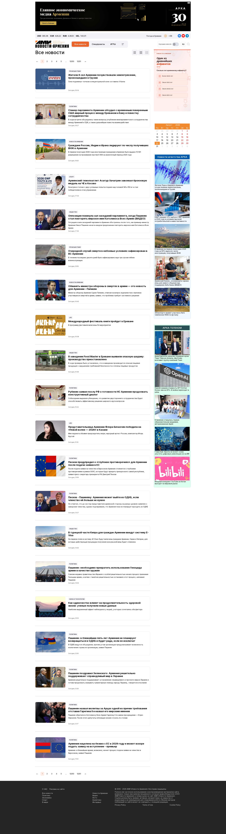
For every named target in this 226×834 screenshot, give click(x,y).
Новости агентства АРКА (172, 157)
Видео (95, 795)
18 (162, 140)
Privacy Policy (120, 805)
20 (172, 140)
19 (167, 140)
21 (177, 140)
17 (157, 140)
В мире (45, 802)
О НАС (44, 789)
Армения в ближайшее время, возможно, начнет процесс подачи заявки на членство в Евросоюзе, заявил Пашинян (104, 751)
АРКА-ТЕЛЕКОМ (172, 327)
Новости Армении (76, 141)
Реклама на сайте (57, 789)
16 (187, 137)
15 (182, 137)
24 (157, 143)
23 (187, 140)
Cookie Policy (175, 805)
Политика (73, 106)
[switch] (175, 44)
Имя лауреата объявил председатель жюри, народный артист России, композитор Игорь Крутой (105, 434)
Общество (73, 212)
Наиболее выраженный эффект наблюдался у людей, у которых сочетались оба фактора (105, 609)
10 (157, 137)
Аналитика (96, 800)
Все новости (80, 44)
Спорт (71, 177)
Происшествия (75, 71)
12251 (79, 61)
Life (70, 317)
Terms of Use (147, 805)
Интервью (96, 802)
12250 (72, 61)
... (66, 61)
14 (177, 137)
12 (167, 137)
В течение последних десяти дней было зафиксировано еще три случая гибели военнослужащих (101, 259)
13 (172, 137)
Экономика (46, 798)
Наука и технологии (77, 599)
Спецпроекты (98, 44)
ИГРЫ (113, 44)
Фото (94, 798)
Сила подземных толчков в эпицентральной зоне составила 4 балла (96, 82)
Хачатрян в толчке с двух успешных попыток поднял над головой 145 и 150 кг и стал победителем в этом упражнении (103, 188)
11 (162, 137)
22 (182, 140)
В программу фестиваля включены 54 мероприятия (89, 325)
